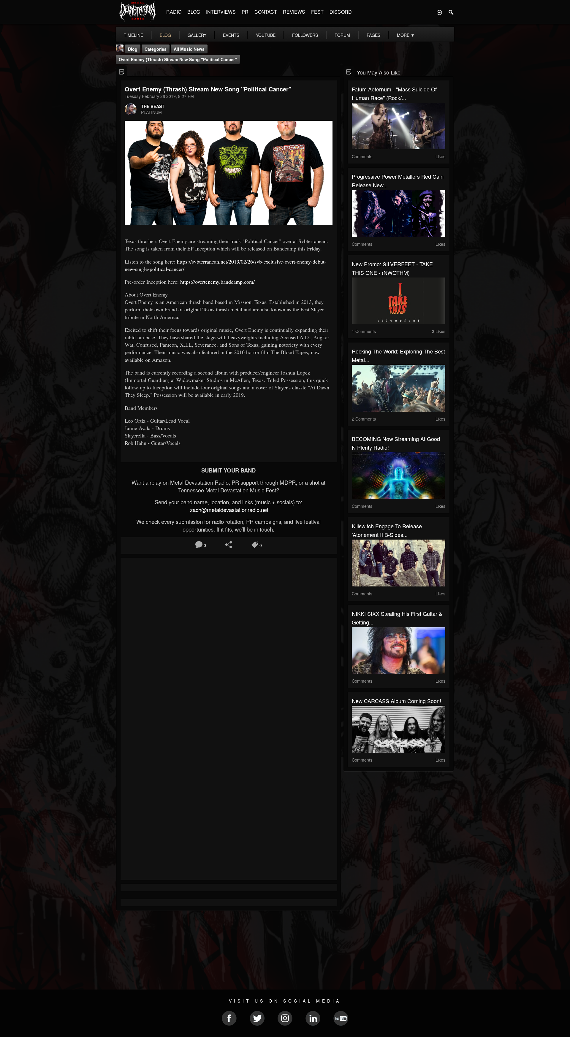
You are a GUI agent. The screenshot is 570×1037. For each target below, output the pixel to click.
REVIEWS (294, 11)
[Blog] (122, 72)
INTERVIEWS (221, 11)
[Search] (451, 12)
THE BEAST (152, 106)
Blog (132, 49)
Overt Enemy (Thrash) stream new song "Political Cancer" (178, 59)
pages (373, 35)
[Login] (439, 12)
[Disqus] (228, 641)
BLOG (193, 11)
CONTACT (265, 11)
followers (305, 35)
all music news (189, 49)
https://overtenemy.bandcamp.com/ (217, 281)
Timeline (133, 35)
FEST (317, 11)
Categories (156, 49)
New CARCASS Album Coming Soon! (396, 701)
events (231, 35)
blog (165, 35)
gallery (197, 35)
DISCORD (341, 11)
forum (342, 35)
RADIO (173, 11)
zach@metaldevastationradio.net (228, 509)
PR (245, 11)
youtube (266, 35)
